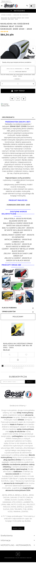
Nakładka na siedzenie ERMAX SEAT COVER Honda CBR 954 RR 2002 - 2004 (18, 345)
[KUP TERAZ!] (18, 359)
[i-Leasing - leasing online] (6, 105)
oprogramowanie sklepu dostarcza (15, 557)
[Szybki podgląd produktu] (17, 337)
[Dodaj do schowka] (12, 98)
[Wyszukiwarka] (27, 6)
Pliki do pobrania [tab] (9, 308)
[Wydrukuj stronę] (24, 98)
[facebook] (18, 554)
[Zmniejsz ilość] (2, 84)
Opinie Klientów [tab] (9, 311)
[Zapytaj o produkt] (18, 98)
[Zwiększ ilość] (33, 84)
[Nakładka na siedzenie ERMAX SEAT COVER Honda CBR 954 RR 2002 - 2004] (18, 329)
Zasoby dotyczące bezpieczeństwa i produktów (16, 62)
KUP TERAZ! (20, 91)
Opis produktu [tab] (8, 117)
